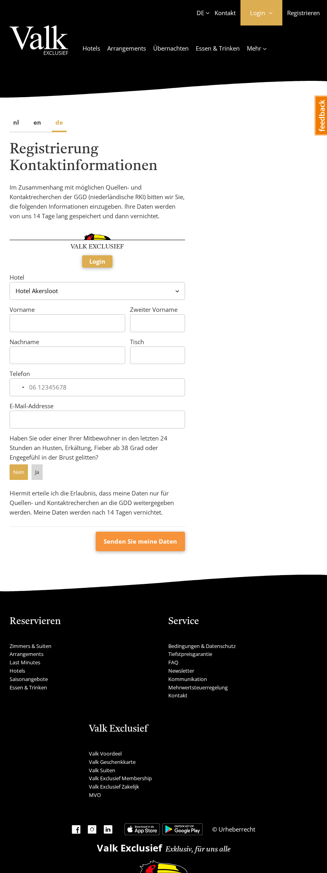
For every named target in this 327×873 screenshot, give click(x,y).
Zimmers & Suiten (30, 646)
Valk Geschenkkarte (112, 761)
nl (16, 122)
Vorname (22, 309)
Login (97, 261)
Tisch (137, 342)
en (37, 122)
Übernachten (171, 48)
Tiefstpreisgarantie (190, 654)
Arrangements (126, 48)
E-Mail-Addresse (31, 406)
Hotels (91, 48)
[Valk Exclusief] (39, 45)
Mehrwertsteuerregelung (198, 687)
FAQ (173, 662)
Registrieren (303, 13)
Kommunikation (187, 679)
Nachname (24, 342)
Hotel (17, 277)
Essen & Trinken (218, 48)
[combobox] (18, 387)
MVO (95, 795)
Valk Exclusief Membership (120, 778)
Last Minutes (25, 662)
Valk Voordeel (105, 753)
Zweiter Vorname (153, 309)
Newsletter (181, 670)
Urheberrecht (236, 829)
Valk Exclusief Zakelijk (114, 786)
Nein (18, 472)
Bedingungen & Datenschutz (202, 646)
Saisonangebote (29, 679)
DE (200, 13)
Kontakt (225, 13)
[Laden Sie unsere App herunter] (142, 829)
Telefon (20, 374)
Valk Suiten (102, 770)
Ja (37, 472)
